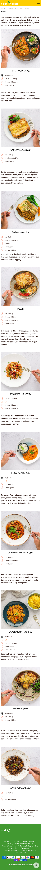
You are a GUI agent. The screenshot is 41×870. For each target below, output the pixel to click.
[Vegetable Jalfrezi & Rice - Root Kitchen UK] (20, 609)
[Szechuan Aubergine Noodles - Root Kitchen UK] (20, 766)
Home (3, 8)
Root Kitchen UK (16, 864)
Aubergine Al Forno (20, 709)
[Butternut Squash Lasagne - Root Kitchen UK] (20, 128)
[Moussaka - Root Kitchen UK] (20, 286)
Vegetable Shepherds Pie (20, 232)
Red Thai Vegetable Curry (20, 473)
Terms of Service (27, 850)
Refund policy (20, 852)
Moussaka (20, 309)
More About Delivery (22, 844)
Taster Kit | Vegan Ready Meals (18, 8)
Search (6, 841)
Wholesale (25, 848)
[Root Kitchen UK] (9, 3)
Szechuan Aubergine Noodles (20, 788)
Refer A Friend (28, 841)
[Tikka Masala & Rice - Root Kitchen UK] (20, 48)
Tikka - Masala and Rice (20, 71)
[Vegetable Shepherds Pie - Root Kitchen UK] (20, 210)
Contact (16, 841)
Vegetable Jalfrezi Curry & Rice (20, 632)
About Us (14, 848)
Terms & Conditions (9, 846)
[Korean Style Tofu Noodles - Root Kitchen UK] (20, 371)
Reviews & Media (10, 850)
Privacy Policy (25, 846)
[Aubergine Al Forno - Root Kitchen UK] (20, 686)
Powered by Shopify (28, 864)
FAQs (9, 844)
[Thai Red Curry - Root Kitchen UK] (20, 451)
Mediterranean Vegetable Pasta (20, 553)
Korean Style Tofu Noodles (20, 394)
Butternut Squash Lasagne (20, 150)
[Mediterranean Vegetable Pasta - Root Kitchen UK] (20, 530)
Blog (36, 846)
